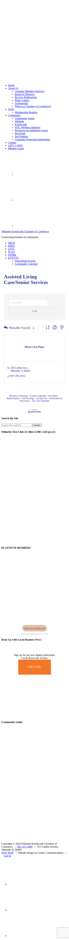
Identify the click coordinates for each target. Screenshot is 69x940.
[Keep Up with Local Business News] (13, 652)
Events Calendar (38, 396)
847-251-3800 (24, 846)
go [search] (35, 310)
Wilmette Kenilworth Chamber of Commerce (25, 231)
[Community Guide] (22, 776)
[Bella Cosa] (34, 715)
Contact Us (41, 398)
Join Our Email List (34, 628)
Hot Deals (53, 396)
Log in (7, 855)
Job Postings (28, 398)
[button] (6, 328)
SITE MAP (7, 852)
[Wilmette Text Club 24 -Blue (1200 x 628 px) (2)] (34, 541)
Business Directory (19, 396)
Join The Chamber (40, 401)
